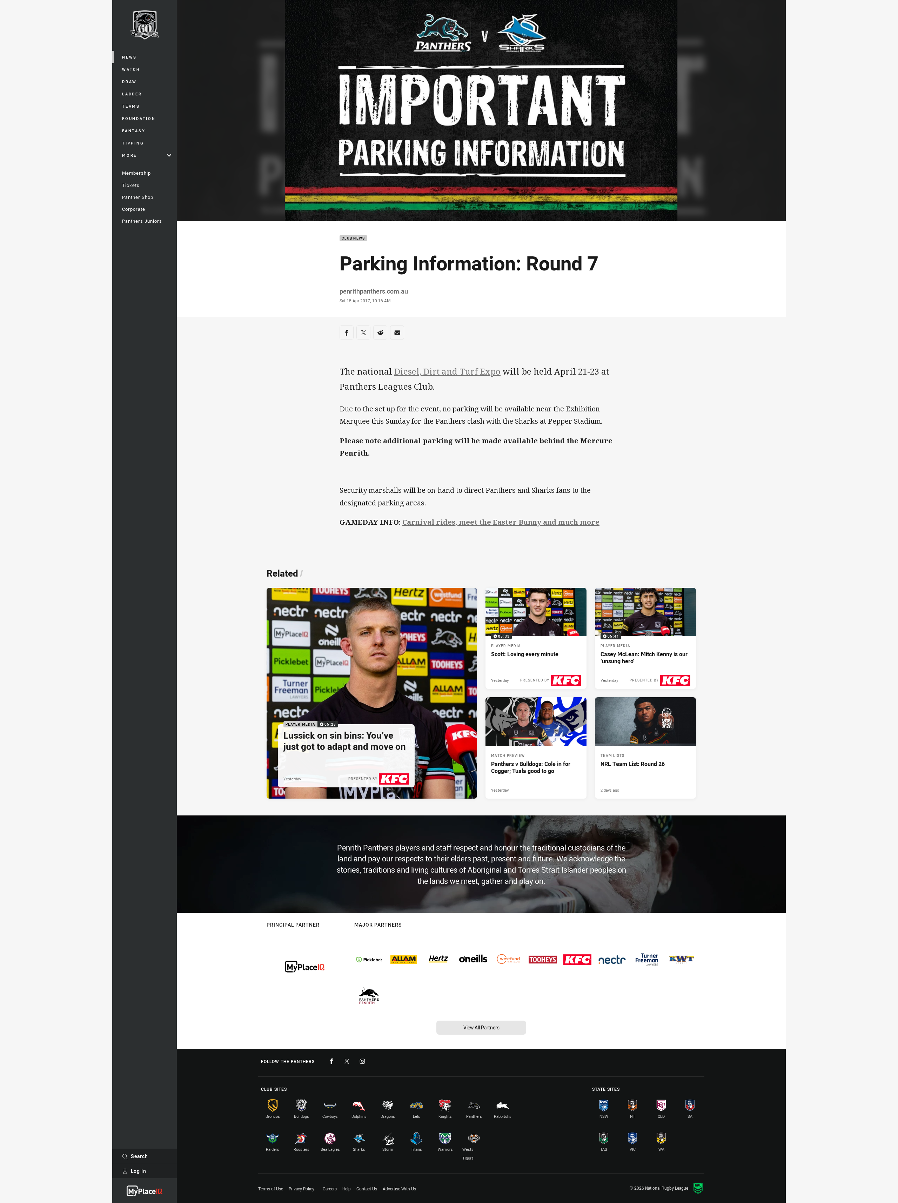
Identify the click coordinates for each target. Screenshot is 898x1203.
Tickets (131, 185)
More (129, 155)
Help (346, 1188)
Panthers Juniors (142, 221)
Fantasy (133, 130)
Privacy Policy (301, 1188)
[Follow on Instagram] (362, 1061)
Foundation (139, 118)
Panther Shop (137, 197)
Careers (330, 1188)
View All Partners (481, 1027)
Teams (131, 106)
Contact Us (366, 1188)
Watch (131, 69)
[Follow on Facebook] (331, 1061)
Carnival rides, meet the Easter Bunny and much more (500, 522)
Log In (138, 1171)
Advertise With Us (399, 1188)
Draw (129, 81)
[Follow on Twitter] (347, 1061)
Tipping (133, 143)
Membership (136, 173)
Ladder (132, 93)
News (129, 57)
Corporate (133, 209)
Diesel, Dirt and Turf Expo (447, 371)
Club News (353, 238)
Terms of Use (270, 1188)
